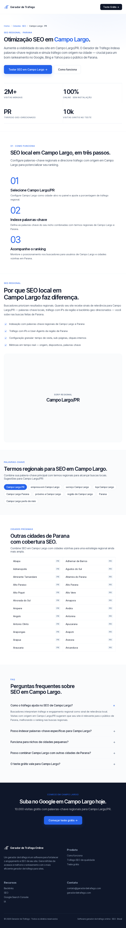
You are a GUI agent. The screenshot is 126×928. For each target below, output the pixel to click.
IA (5, 901)
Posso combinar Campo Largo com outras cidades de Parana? (50, 753)
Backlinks (8, 888)
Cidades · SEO (19, 26)
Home (7, 26)
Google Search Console (16, 897)
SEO (6, 892)
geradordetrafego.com (79, 892)
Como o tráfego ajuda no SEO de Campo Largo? (41, 705)
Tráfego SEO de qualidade (81, 860)
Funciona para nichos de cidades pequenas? (39, 742)
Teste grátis (73, 864)
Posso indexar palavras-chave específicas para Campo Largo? (51, 731)
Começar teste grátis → (63, 820)
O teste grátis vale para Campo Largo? (35, 764)
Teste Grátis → (111, 7)
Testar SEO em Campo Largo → (28, 69)
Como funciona (67, 69)
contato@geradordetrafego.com (84, 888)
